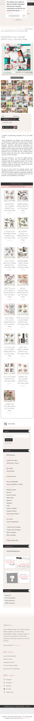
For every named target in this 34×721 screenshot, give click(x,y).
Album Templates (11, 532)
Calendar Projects (11, 511)
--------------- (10, 457)
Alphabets (9, 503)
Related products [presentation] (17, 184)
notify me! (6, 122)
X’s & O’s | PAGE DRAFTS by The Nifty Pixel (9, 379)
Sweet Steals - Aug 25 (13, 463)
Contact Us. (16, 645)
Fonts (8, 505)
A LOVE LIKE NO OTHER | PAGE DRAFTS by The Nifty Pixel (9, 352)
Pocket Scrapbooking (12, 521)
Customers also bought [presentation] (17, 186)
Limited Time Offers (12, 460)
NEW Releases (11, 455)
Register (29, 4)
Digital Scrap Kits (11, 489)
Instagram (9, 679)
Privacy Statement (10, 600)
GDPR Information (10, 603)
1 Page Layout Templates (14, 29)
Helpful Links (9, 692)
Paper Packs (10, 497)
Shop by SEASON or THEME (15, 484)
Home (3, 29)
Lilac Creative (26, 718)
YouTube (8, 689)
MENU (18, 20)
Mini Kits (9, 492)
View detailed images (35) (17, 77)
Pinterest (8, 686)
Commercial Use (11, 476)
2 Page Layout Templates (14, 529)
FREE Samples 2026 (12, 540)
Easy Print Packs (11, 495)
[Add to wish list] (15, 127)
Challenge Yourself (8, 662)
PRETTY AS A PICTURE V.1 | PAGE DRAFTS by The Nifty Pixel (9, 293)
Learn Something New (9, 656)
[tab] (17, 183)
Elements (9, 500)
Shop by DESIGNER (12, 481)
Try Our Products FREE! (10, 665)
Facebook (9, 682)
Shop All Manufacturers (13, 551)
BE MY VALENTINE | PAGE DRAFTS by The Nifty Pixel (23, 293)
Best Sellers (10, 468)
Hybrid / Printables (12, 508)
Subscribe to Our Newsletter (11, 668)
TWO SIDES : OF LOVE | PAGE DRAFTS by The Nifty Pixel (9, 322)
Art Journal (10, 519)
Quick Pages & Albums (13, 513)
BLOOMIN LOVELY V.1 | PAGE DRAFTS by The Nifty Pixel (23, 236)
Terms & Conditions (10, 598)
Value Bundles (10, 471)
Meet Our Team (7, 659)
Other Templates (11, 535)
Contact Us (8, 595)
